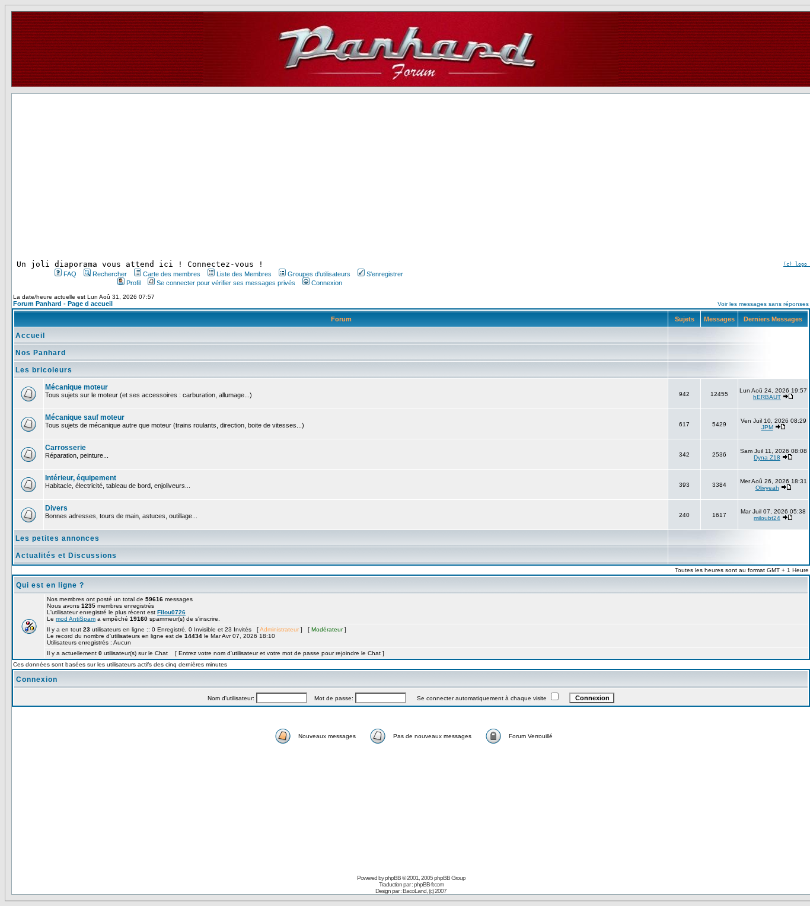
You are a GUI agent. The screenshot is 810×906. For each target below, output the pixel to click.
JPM (767, 427)
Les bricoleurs (43, 370)
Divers (56, 508)
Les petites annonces (57, 538)
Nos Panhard (40, 353)
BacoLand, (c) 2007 (425, 891)
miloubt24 (767, 518)
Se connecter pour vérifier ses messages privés (226, 282)
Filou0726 (171, 612)
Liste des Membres (244, 273)
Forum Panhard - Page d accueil (63, 303)
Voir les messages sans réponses (763, 304)
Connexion (326, 282)
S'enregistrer (384, 273)
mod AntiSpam (75, 618)
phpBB (393, 878)
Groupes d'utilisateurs (319, 273)
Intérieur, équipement (80, 478)
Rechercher (110, 273)
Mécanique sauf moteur (85, 417)
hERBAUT (767, 397)
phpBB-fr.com (429, 884)
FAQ (69, 273)
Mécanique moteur (76, 387)
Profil (133, 282)
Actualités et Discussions (66, 555)
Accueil (30, 335)
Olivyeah (767, 487)
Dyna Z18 (767, 457)
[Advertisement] (228, 176)
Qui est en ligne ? (50, 585)
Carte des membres (171, 273)
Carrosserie (65, 448)
